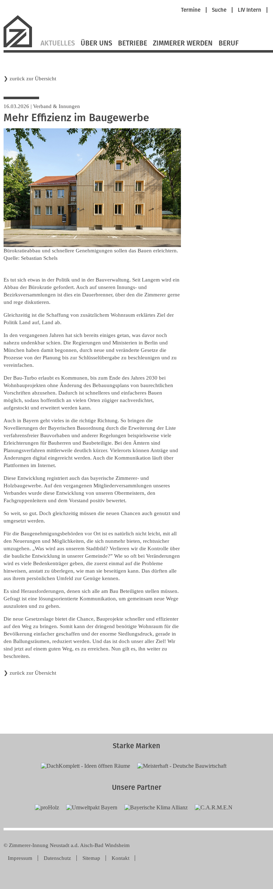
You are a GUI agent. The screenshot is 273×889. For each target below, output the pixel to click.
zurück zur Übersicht (33, 78)
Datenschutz (57, 858)
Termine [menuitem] (190, 10)
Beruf (229, 43)
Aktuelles (58, 43)
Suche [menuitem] (219, 10)
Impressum (20, 858)
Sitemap (91, 858)
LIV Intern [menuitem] (249, 10)
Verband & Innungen (56, 106)
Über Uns (96, 43)
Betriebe (132, 43)
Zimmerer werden (183, 43)
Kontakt (120, 858)
